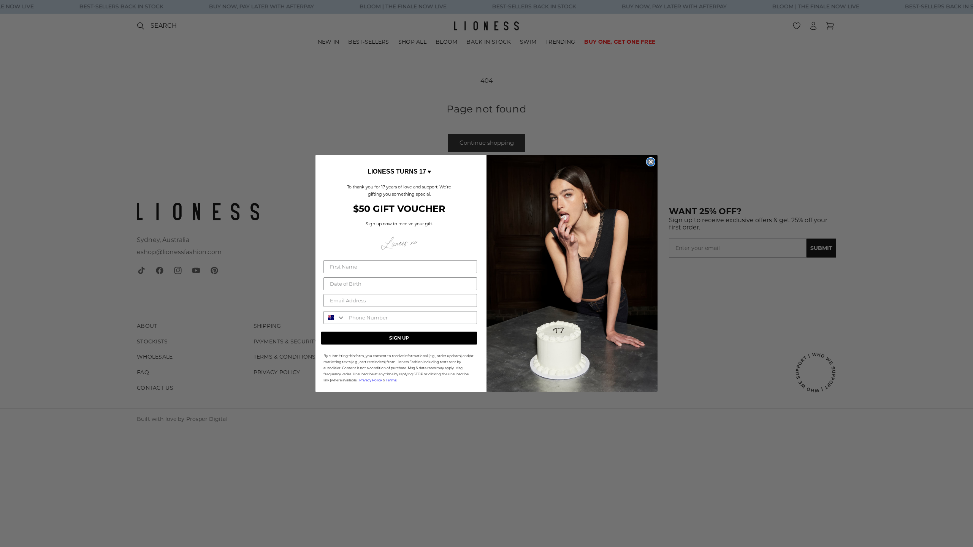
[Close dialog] (650, 162)
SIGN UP (399, 338)
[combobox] (334, 317)
